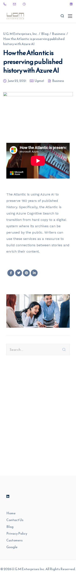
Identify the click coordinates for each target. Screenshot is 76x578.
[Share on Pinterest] (26, 273)
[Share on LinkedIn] (34, 273)
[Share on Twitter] (18, 273)
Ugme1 (39, 81)
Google (12, 546)
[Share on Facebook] (10, 273)
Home (11, 513)
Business (58, 81)
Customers (14, 540)
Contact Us (14, 519)
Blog (10, 526)
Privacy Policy (16, 533)
